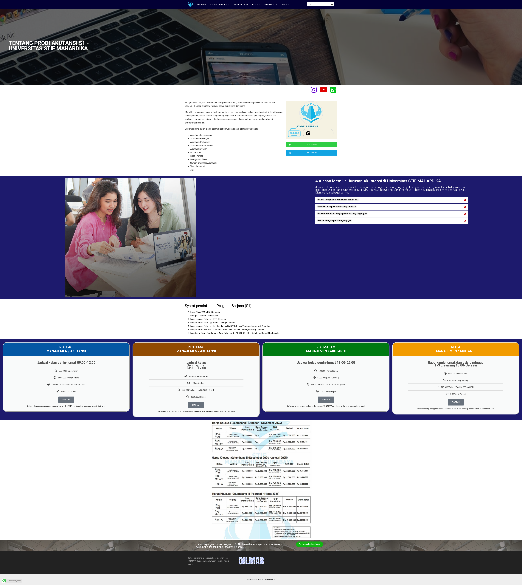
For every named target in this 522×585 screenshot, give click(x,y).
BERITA (255, 4)
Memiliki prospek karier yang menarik (336, 206)
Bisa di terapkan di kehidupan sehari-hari (338, 199)
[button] (391, 200)
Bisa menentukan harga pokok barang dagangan (342, 213)
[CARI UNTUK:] (320, 4)
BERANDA (201, 4)
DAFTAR (66, 399)
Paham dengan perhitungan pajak (334, 220)
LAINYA (284, 4)
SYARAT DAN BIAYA (219, 4)
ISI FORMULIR (271, 4)
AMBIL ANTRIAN (241, 4)
